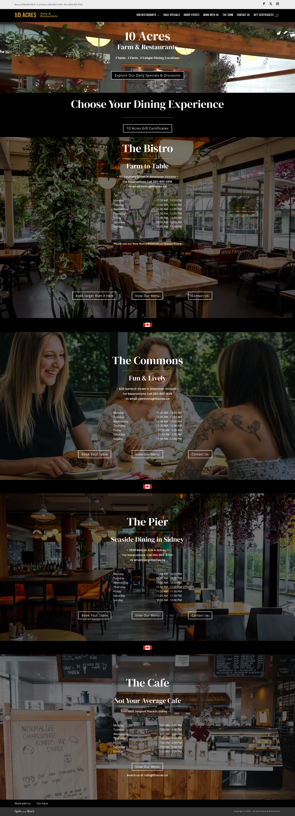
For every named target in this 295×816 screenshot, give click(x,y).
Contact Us (243, 15)
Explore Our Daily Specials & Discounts (147, 75)
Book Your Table (95, 454)
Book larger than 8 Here (95, 296)
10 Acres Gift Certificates (147, 128)
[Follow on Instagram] (277, 3)
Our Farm (42, 803)
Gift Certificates (264, 15)
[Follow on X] (270, 3)
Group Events (192, 15)
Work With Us (211, 15)
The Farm (228, 15)
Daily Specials (172, 15)
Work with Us (23, 803)
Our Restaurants (146, 15)
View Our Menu (147, 296)
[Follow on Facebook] (264, 3)
